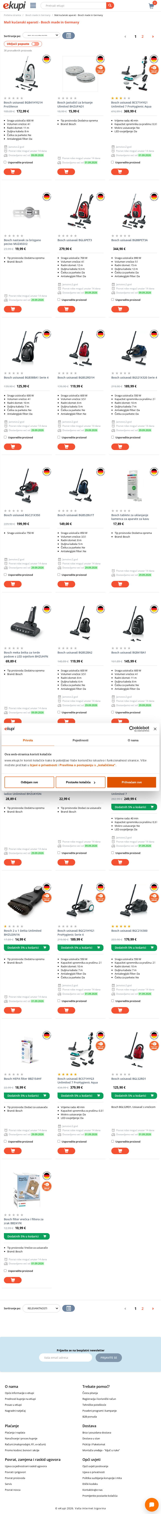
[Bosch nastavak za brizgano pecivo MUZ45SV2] (27, 211)
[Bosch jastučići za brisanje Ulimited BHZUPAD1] (80, 74)
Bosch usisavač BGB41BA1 (128, 652)
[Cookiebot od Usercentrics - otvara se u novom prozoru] (132, 729)
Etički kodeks (90, 1484)
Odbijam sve (29, 782)
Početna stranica (12, 15)
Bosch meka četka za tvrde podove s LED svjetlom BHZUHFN (26, 654)
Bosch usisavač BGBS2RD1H (76, 377)
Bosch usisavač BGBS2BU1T (76, 515)
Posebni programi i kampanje (99, 1410)
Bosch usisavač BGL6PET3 (75, 240)
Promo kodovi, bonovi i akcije (22, 1450)
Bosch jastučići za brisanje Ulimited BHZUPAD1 (75, 104)
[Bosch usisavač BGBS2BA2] (80, 624)
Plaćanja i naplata (15, 1432)
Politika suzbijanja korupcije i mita (102, 1478)
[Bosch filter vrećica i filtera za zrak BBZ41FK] (27, 1190)
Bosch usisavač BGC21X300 (129, 930)
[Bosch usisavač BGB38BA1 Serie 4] (27, 349)
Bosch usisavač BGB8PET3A (129, 240)
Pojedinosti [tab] (80, 740)
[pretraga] (110, 5)
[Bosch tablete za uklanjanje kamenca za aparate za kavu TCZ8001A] (134, 486)
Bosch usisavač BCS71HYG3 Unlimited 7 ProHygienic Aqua (78, 1080)
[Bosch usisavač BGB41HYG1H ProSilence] (26, 74)
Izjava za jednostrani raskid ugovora (26, 1466)
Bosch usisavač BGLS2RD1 (128, 1079)
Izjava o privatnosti (93, 1472)
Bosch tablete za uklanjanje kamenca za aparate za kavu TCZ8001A (130, 517)
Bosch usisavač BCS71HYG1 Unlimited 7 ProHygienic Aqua (131, 104)
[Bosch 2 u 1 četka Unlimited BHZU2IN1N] (27, 902)
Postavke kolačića (78, 782)
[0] (151, 3)
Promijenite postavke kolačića (99, 1495)
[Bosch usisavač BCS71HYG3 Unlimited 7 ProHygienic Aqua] (80, 1050)
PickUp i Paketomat (93, 1444)
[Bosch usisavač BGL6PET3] (80, 211)
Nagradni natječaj (15, 1410)
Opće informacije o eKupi (19, 1393)
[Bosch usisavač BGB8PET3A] (134, 211)
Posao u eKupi (13, 1405)
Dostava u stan (91, 1438)
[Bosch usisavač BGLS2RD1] (134, 1050)
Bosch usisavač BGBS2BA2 (75, 652)
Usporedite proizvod (20, 162)
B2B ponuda (89, 1416)
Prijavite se (109, 1357)
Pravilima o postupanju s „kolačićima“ (87, 765)
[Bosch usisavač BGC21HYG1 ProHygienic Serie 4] (80, 902)
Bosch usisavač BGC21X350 (22, 515)
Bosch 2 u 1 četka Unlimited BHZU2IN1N (22, 932)
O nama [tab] (133, 740)
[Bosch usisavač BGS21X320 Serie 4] (134, 349)
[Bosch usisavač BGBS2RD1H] (80, 349)
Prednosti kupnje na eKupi (20, 1399)
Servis (8, 1484)
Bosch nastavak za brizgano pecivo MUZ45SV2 (22, 242)
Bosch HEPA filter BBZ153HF (76, 790)
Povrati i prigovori (15, 1472)
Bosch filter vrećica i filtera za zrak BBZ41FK (23, 1221)
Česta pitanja (90, 1393)
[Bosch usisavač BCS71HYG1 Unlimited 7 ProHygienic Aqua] (134, 74)
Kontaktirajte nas (92, 1490)
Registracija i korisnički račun (99, 1399)
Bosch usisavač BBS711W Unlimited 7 (128, 792)
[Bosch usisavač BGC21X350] (27, 486)
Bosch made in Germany (38, 15)
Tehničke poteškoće (94, 1405)
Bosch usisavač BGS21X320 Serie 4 (134, 377)
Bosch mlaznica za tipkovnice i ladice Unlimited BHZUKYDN (24, 792)
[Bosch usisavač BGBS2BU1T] (80, 486)
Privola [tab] (28, 740)
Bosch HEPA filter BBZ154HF (22, 1079)
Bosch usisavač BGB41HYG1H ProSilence (23, 104)
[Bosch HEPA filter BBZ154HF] (27, 1050)
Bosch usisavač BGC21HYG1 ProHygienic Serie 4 (76, 932)
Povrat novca (12, 1490)
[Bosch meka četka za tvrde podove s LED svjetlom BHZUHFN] (27, 624)
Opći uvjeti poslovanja (95, 1466)
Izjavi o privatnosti (43, 765)
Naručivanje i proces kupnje (21, 1438)
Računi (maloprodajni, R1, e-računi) (25, 1444)
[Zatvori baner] (155, 728)
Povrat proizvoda (15, 1478)
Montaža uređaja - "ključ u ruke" (101, 1450)
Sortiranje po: (12, 36)
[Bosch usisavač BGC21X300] (134, 902)
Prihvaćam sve (132, 782)
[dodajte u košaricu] (12, 172)
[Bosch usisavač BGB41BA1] (134, 624)
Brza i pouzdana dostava (96, 1432)
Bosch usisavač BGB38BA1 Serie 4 (26, 377)
